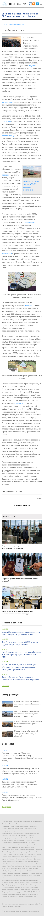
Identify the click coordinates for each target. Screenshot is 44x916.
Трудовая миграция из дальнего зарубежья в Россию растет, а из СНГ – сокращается (21, 547)
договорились (7, 102)
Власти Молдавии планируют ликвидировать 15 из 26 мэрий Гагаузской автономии (21, 633)
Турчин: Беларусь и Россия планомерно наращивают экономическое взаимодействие (20, 678)
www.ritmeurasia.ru (20, 908)
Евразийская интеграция (13, 30)
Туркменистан (9, 491)
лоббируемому (8, 136)
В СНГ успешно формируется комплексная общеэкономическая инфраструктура (17, 612)
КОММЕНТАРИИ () (22, 505)
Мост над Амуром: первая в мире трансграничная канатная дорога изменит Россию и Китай (26, 713)
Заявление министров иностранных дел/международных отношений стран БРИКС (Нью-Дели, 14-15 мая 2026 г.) (20, 784)
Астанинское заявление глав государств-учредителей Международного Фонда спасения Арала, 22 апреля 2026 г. (22, 797)
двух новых (30, 222)
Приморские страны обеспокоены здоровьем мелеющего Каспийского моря (27, 704)
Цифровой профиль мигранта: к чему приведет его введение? (20, 580)
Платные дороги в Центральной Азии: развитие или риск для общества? (26, 733)
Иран (20, 491)
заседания (32, 66)
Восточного (7, 253)
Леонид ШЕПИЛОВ (15, 24)
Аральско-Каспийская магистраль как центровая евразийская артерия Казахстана (28, 723)
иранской (29, 305)
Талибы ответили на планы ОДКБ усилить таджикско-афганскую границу (20, 643)
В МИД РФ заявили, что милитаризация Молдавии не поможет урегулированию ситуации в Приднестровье (19, 667)
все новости (5, 686)
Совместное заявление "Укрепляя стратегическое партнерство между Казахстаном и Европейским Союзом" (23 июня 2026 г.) (22, 756)
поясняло (6, 175)
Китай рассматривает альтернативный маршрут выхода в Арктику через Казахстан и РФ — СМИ (22, 654)
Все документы (6, 807)
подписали (6, 121)
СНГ (16, 491)
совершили (18, 403)
